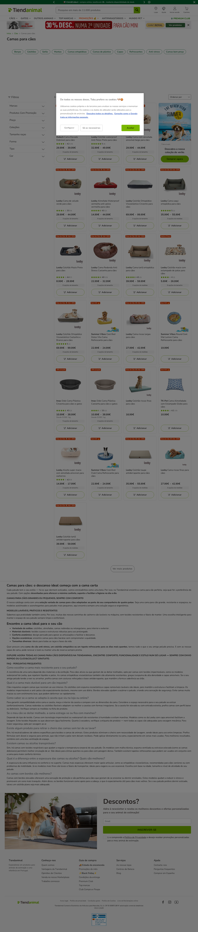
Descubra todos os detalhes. (100, 113)
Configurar (69, 128)
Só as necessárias (91, 128)
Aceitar (130, 128)
